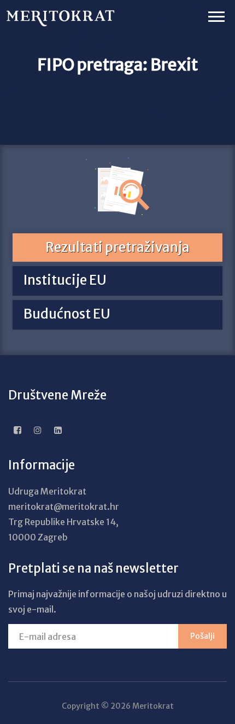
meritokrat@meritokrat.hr (63, 506)
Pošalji (202, 636)
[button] (215, 14)
